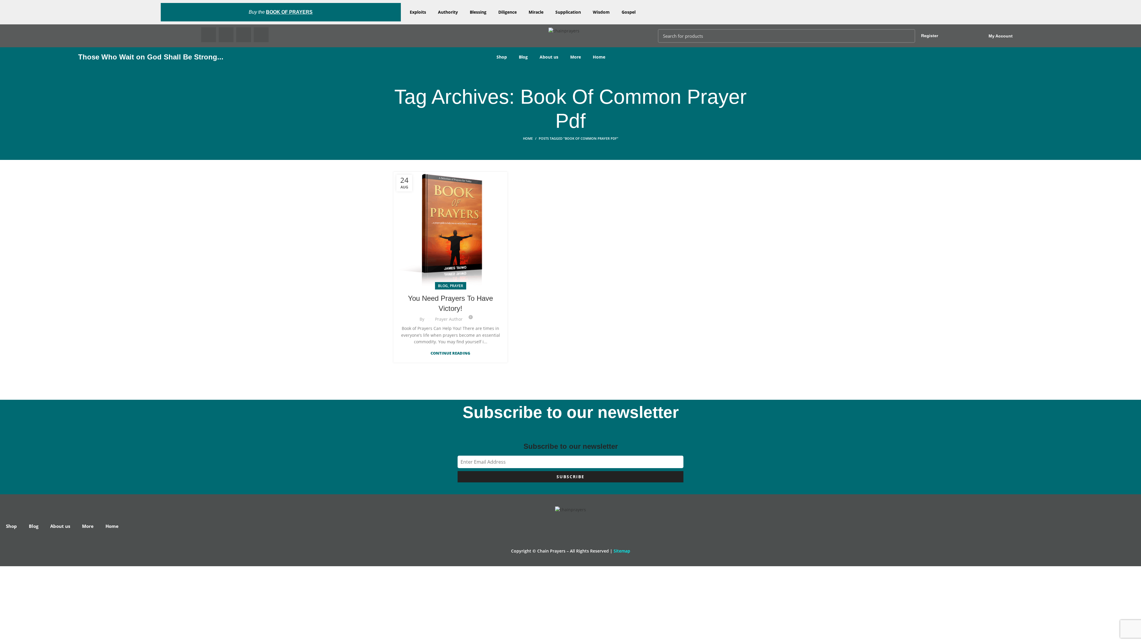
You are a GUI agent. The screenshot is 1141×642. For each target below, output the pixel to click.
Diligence (507, 12)
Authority (448, 12)
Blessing (478, 12)
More (575, 57)
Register (929, 35)
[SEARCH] (907, 36)
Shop (502, 57)
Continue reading (450, 353)
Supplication (568, 12)
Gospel (629, 12)
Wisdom (601, 12)
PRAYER (456, 285)
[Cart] (1081, 36)
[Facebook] (208, 34)
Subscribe (570, 476)
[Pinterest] (243, 34)
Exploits (418, 12)
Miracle (536, 12)
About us (549, 57)
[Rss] (261, 34)
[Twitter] (226, 34)
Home (599, 57)
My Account (1001, 36)
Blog (523, 57)
